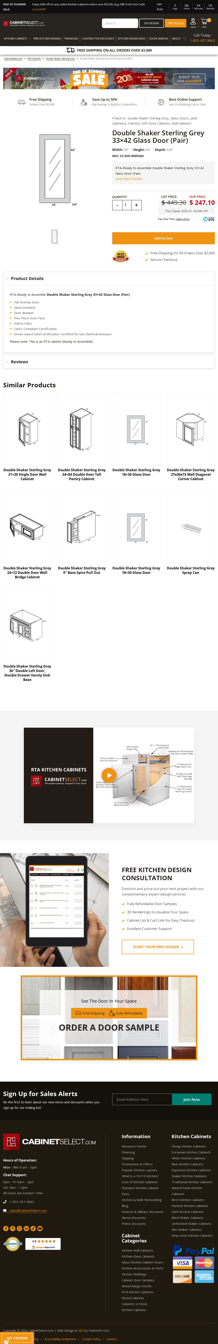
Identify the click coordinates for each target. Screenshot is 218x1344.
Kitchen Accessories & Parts (142, 1268)
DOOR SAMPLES (158, 38)
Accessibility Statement (60, 1339)
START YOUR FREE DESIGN (156, 946)
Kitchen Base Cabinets (138, 1256)
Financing (128, 1152)
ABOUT (176, 38)
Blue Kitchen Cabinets (187, 1164)
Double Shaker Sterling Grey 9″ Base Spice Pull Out (82, 570)
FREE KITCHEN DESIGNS (47, 38)
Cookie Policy (91, 1339)
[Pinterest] (12, 1228)
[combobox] (120, 23)
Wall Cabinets (181, 123)
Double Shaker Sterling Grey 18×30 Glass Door (136, 570)
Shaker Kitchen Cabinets (189, 1176)
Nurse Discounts (134, 1217)
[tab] (109, 278)
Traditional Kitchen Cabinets (192, 1182)
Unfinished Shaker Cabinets (191, 1223)
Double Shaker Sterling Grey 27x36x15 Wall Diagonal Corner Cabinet (191, 474)
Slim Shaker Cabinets (187, 1229)
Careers (111, 1339)
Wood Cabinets (133, 1298)
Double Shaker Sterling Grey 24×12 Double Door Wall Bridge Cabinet (27, 572)
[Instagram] (19, 1228)
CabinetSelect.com (13, 58)
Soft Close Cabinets (155, 123)
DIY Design (151, 23)
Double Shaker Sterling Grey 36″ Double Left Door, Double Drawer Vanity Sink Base (27, 673)
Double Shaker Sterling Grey (60, 58)
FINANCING (71, 38)
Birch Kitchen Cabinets (188, 1200)
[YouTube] (40, 1228)
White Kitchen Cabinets (188, 1158)
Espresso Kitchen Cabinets (191, 1170)
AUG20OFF (39, 9)
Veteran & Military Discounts (143, 1212)
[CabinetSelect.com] (24, 24)
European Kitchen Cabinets (191, 1152)
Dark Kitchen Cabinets (188, 1212)
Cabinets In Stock (134, 1304)
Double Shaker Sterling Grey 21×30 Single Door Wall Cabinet (27, 474)
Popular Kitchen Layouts (139, 1170)
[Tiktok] (33, 1228)
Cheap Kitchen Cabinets (189, 1146)
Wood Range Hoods (137, 1286)
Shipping (128, 1158)
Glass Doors (180, 118)
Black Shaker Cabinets (187, 1217)
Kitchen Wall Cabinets (137, 1250)
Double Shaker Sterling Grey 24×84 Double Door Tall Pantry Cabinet (82, 474)
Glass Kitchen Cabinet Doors (143, 1262)
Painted (133, 123)
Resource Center (134, 1146)
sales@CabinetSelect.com (28, 1210)
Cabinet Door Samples (138, 1280)
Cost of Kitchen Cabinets (140, 1182)
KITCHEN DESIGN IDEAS (131, 38)
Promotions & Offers (137, 1164)
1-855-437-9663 (202, 40)
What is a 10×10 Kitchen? (140, 1176)
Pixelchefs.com (99, 1330)
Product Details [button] (27, 278)
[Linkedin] (26, 1228)
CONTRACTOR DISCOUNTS (98, 38)
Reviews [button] (19, 362)
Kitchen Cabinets (134, 1310)
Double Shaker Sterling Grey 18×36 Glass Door (136, 472)
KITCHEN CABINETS (15, 38)
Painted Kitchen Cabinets (190, 1206)
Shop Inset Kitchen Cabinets (192, 1235)
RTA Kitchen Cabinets (137, 1292)
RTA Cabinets (34, 58)
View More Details (128, 179)
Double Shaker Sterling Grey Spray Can (191, 570)
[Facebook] (6, 1228)
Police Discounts (134, 1223)
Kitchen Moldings (134, 1274)
